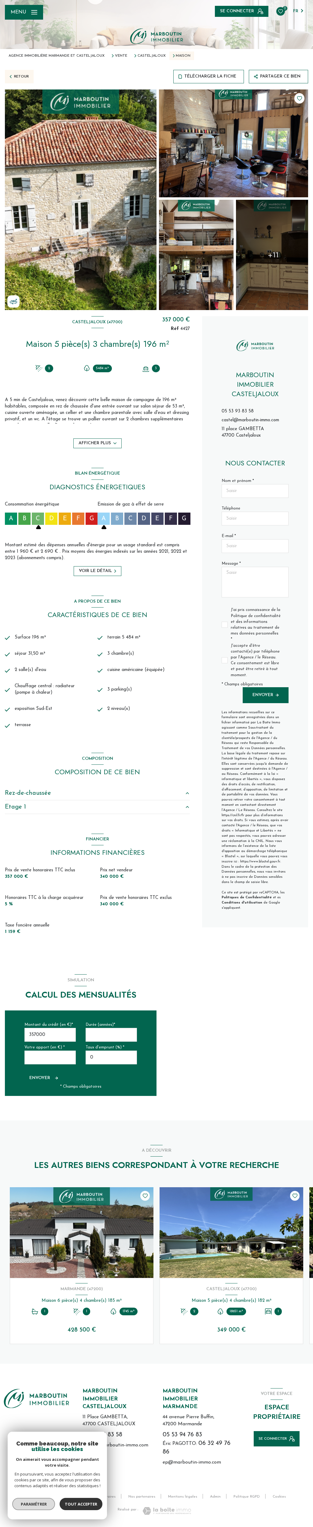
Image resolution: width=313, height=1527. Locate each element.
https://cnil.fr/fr (233, 815)
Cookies (279, 1497)
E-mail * (229, 536)
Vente (121, 56)
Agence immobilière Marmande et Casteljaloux (57, 56)
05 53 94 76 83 (182, 1435)
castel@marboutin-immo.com (250, 420)
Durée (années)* (100, 1025)
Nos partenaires (141, 1497)
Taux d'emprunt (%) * (105, 1047)
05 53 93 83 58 (238, 411)
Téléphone (231, 508)
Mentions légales (182, 1497)
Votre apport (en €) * (44, 1047)
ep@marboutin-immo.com (192, 1462)
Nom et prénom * (238, 481)
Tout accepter (81, 1504)
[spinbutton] (111, 1057)
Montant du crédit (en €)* (48, 1025)
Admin (215, 1497)
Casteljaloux (152, 56)
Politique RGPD (247, 1497)
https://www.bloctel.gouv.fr (260, 861)
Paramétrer (34, 1504)
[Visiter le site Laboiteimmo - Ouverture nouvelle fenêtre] (166, 1511)
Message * (231, 564)
